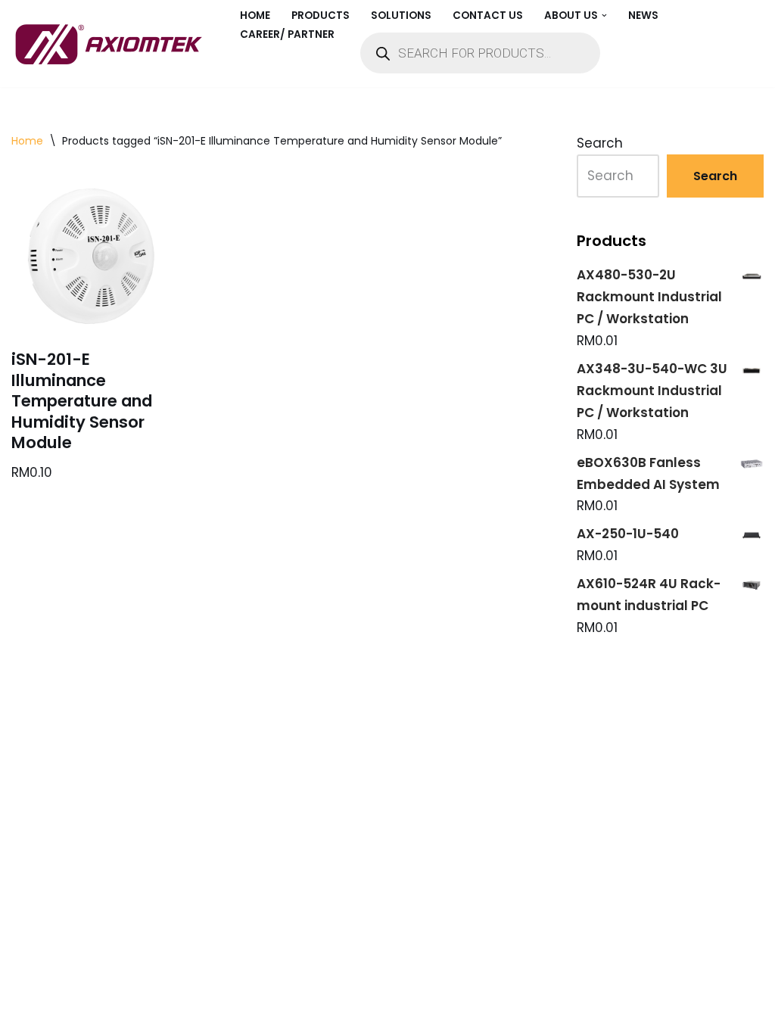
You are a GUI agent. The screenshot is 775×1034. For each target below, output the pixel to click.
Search (600, 143)
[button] (604, 15)
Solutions (401, 15)
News (643, 15)
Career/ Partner (287, 34)
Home (255, 15)
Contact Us (488, 15)
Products (320, 15)
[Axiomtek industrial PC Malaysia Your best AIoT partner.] (112, 44)
